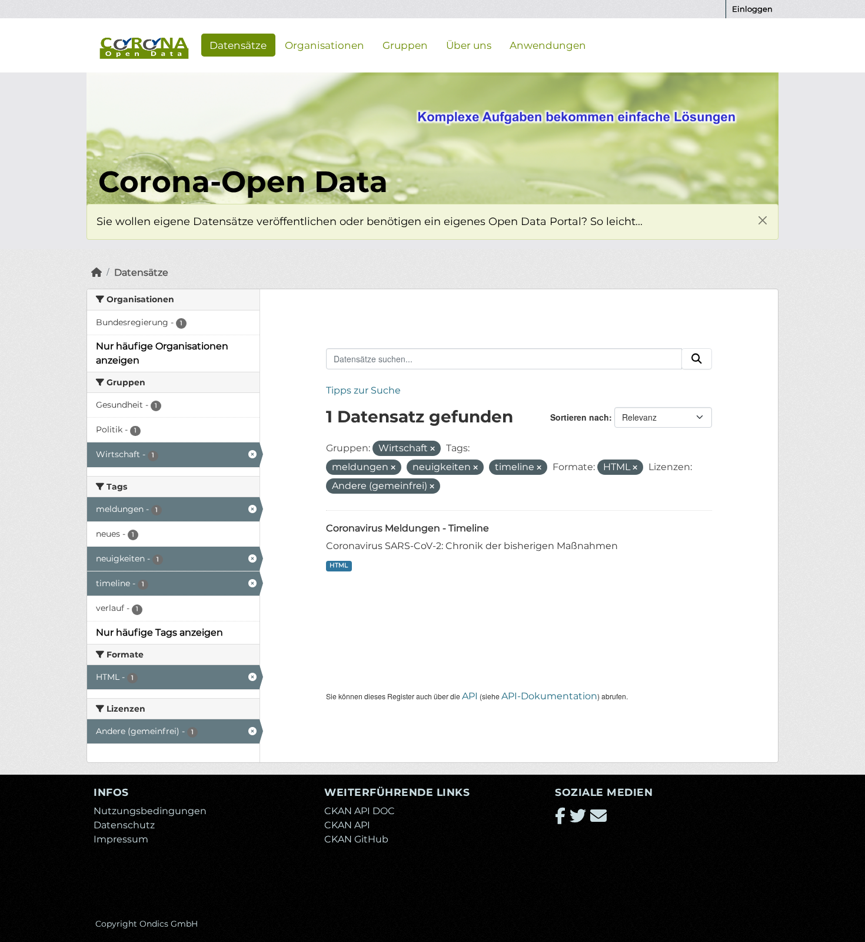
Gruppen (405, 45)
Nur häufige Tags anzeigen (159, 632)
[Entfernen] (432, 449)
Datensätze (238, 45)
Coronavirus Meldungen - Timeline (407, 528)
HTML (339, 565)
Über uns (468, 45)
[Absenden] (696, 358)
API (470, 696)
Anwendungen (548, 45)
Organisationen (324, 45)
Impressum (121, 839)
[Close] (762, 220)
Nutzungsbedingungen (150, 811)
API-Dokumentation (549, 696)
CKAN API (347, 825)
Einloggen (752, 9)
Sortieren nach (579, 417)
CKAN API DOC (359, 811)
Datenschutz (124, 825)
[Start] (96, 272)
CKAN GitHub (356, 839)
